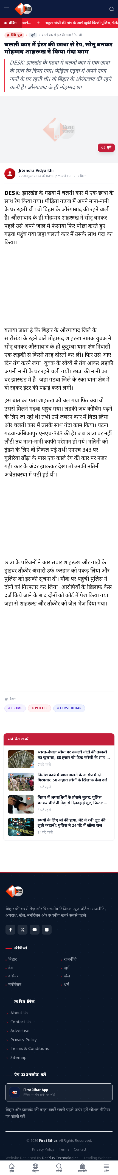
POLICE (39, 708)
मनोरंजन (14, 985)
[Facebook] (10, 930)
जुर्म (33, 35)
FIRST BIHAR (69, 708)
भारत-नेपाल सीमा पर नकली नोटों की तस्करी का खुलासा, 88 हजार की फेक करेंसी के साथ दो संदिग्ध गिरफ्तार (74, 758)
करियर (13, 976)
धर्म (66, 985)
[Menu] (6, 9)
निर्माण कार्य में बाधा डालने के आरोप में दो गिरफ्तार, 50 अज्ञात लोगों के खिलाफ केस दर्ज (72, 778)
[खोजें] (111, 9)
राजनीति (70, 959)
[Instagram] (47, 930)
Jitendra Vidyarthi (36, 171)
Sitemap (18, 1058)
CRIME (15, 708)
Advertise (19, 1031)
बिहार (12, 959)
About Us (19, 1013)
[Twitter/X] (22, 930)
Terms (64, 1149)
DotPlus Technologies (60, 1158)
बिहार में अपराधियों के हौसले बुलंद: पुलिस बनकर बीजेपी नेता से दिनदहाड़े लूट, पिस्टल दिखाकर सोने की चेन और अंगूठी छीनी (71, 803)
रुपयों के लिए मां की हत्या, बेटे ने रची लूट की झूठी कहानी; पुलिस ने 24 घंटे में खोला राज (71, 823)
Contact (80, 1149)
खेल (67, 976)
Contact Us (20, 1022)
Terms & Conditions (29, 1048)
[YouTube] (35, 930)
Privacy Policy (23, 1040)
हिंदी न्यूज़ (16, 35)
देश (10, 968)
